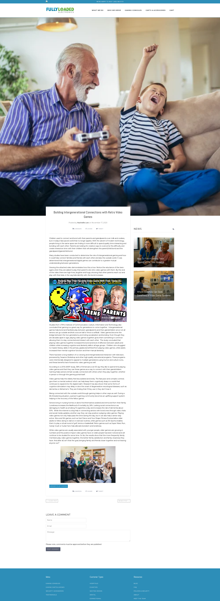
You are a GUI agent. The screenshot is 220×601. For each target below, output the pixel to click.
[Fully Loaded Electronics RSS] (173, 229)
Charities (94, 587)
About (136, 595)
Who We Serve (114, 10)
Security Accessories (55, 591)
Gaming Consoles (133, 10)
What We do (97, 10)
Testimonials (51, 595)
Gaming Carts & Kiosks (55, 587)
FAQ (135, 587)
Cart (171, 10)
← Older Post (52, 501)
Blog (136, 583)
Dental (93, 595)
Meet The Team (140, 598)
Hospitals (94, 583)
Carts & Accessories (156, 10)
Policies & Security (141, 591)
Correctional (95, 598)
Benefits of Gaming (59, 486)
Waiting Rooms (96, 591)
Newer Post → (124, 501)
